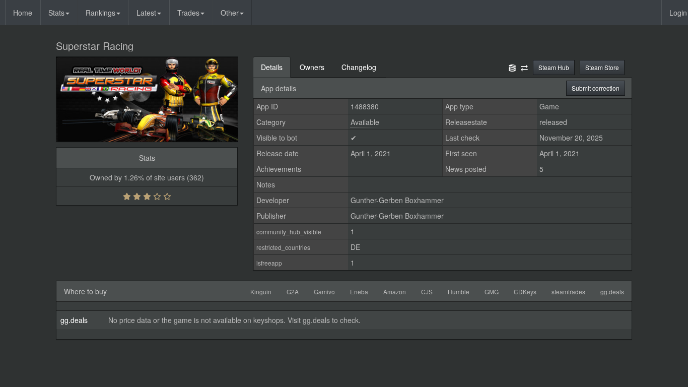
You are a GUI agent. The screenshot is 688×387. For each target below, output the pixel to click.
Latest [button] (146, 13)
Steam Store (602, 67)
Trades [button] (188, 13)
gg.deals (74, 320)
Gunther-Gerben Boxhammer (397, 200)
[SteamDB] (512, 67)
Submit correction (596, 88)
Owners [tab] (312, 67)
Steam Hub (553, 67)
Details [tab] (272, 67)
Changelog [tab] (358, 67)
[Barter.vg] (524, 67)
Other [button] (230, 13)
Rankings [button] (100, 13)
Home (22, 13)
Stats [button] (56, 13)
